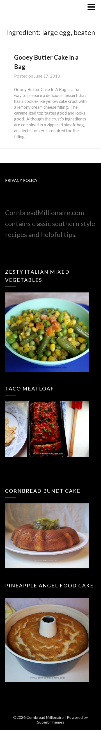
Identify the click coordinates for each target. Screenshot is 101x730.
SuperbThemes (50, 722)
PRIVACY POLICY (21, 180)
